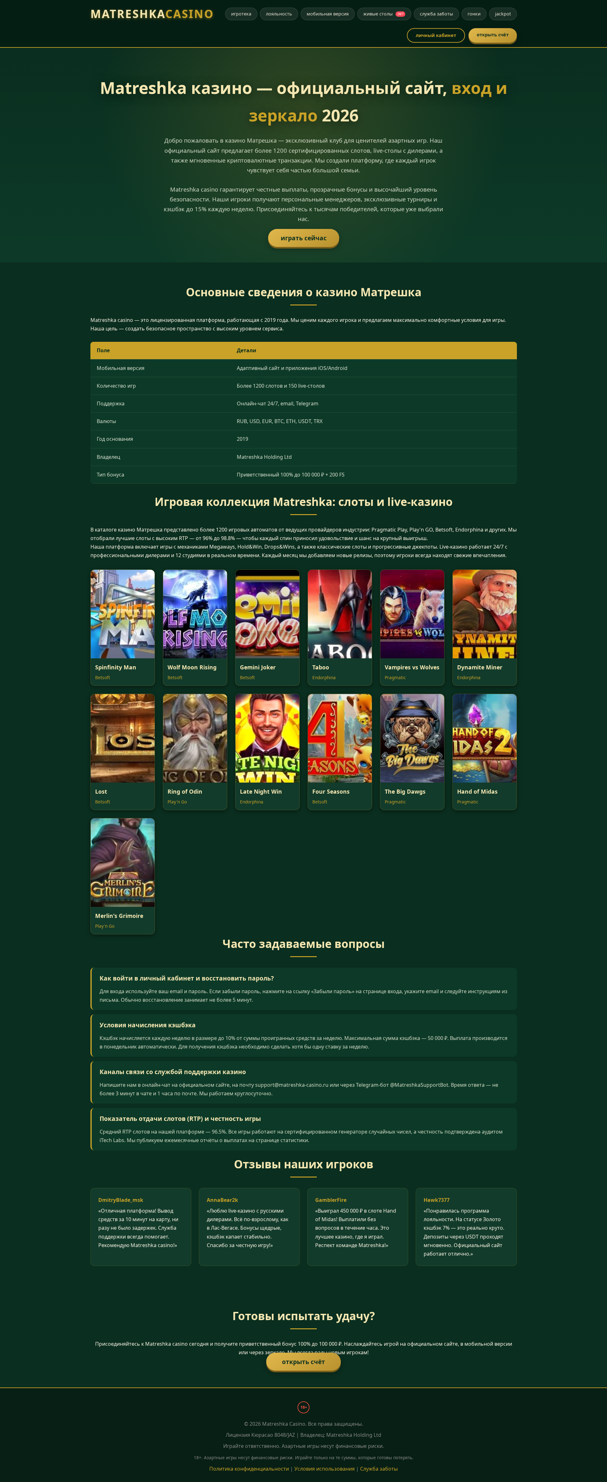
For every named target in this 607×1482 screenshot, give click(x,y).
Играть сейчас (304, 238)
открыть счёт (493, 35)
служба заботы (436, 14)
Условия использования (324, 1468)
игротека (241, 14)
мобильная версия (328, 14)
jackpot (503, 14)
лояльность (279, 14)
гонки (474, 14)
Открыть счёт (303, 1361)
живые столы (383, 14)
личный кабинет (436, 35)
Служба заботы (379, 1468)
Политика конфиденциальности (249, 1468)
